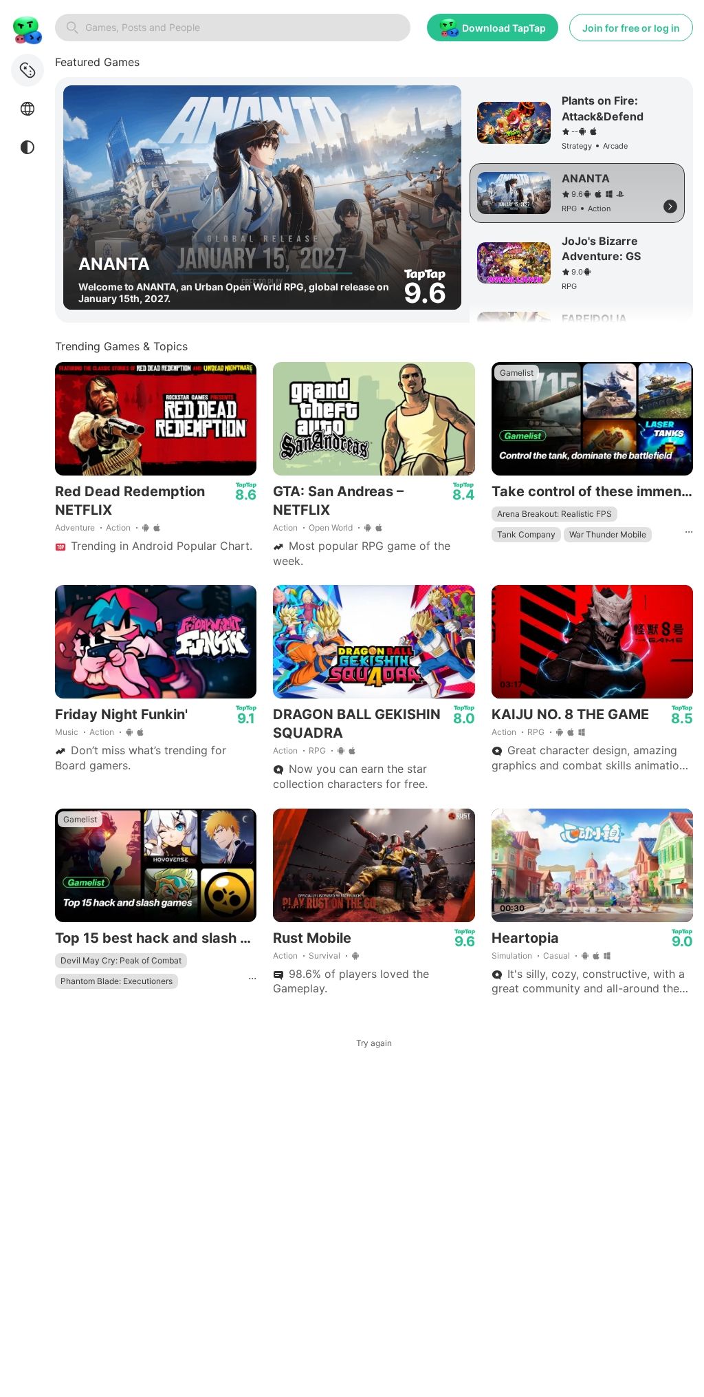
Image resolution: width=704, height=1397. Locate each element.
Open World (331, 527)
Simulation (512, 955)
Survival (324, 955)
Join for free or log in (631, 28)
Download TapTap (504, 28)
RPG (317, 750)
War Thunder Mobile (607, 534)
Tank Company (526, 534)
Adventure (75, 527)
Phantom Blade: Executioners (116, 981)
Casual (556, 955)
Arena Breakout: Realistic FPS (554, 514)
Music (66, 732)
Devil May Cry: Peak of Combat (121, 960)
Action (118, 527)
